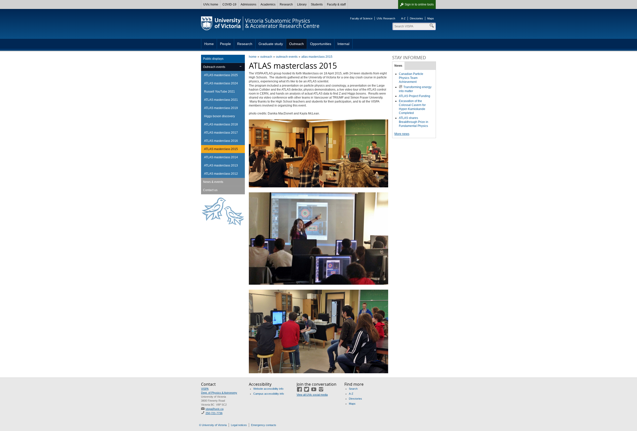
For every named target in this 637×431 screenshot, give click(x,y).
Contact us (210, 190)
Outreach (296, 44)
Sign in (419, 4)
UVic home (210, 4)
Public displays (213, 58)
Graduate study (271, 44)
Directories (416, 18)
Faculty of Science (361, 18)
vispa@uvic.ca (214, 408)
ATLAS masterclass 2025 (221, 75)
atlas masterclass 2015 (316, 56)
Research (286, 4)
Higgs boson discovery (219, 116)
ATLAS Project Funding (414, 96)
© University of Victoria (213, 425)
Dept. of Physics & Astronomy (219, 392)
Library (302, 4)
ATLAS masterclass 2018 (221, 124)
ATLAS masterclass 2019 (221, 108)
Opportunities (320, 44)
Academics (268, 4)
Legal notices (239, 425)
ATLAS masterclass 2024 (221, 83)
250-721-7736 (214, 413)
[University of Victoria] (221, 23)
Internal (343, 44)
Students (317, 4)
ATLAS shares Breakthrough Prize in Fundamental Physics (413, 122)
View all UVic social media (312, 394)
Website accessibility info (268, 388)
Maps (430, 18)
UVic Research (386, 18)
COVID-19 (229, 4)
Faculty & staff (336, 4)
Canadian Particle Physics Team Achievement (411, 78)
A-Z (403, 18)
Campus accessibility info (268, 393)
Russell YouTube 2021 (219, 91)
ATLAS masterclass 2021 (221, 100)
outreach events (287, 56)
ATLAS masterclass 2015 (221, 149)
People (225, 44)
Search (353, 388)
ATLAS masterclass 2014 (221, 157)
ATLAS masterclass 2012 (221, 173)
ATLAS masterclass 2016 (221, 141)
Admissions (248, 4)
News (398, 65)
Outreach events (214, 67)
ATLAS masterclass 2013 (221, 165)
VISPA (205, 388)
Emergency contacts (263, 425)
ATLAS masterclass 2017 (221, 132)
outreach (266, 56)
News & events (213, 182)
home (253, 56)
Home (209, 44)
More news (401, 134)
